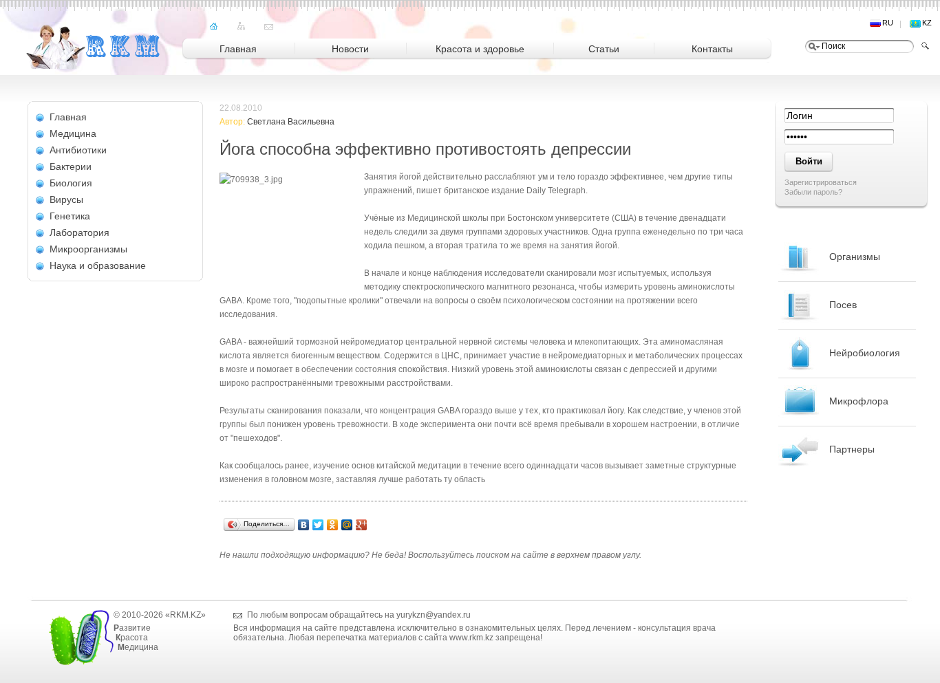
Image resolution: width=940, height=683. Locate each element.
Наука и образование (98, 265)
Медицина (73, 133)
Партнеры (852, 449)
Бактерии (71, 166)
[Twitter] (318, 525)
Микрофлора (858, 400)
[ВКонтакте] (304, 525)
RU (887, 23)
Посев (843, 304)
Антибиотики (78, 149)
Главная (68, 116)
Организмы (854, 256)
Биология (71, 182)
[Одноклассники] (332, 525)
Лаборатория (79, 232)
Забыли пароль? (813, 192)
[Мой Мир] (347, 525)
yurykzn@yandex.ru (433, 615)
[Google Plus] (361, 525)
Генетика (70, 215)
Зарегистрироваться (820, 182)
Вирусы (66, 199)
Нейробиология (864, 352)
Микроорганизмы (88, 248)
